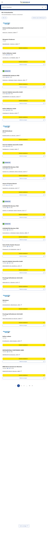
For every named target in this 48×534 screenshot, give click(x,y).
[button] (42, 7)
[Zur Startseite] (25, 2)
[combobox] (24, 7)
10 (29, 385)
